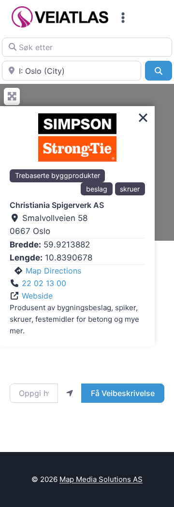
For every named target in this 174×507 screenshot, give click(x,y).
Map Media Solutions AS (101, 479)
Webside (37, 296)
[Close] (143, 118)
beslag (96, 189)
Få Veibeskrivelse (123, 393)
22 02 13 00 (44, 283)
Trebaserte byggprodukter (57, 175)
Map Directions (53, 270)
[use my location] (70, 393)
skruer (130, 189)
